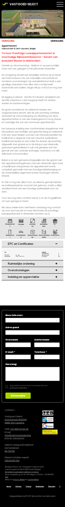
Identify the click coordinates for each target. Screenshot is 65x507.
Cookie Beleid (33, 479)
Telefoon (40, 352)
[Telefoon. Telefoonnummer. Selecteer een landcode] (39, 357)
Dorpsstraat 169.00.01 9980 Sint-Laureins (16, 421)
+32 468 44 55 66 (19, 429)
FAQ (6, 477)
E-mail (10, 352)
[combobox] (32, 320)
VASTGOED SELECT (24, 4)
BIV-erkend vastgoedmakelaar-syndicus (22, 472)
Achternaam (41, 339)
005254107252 (12, 460)
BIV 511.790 (10, 451)
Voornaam (11, 339)
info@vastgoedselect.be (18, 435)
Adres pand (12, 327)
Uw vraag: (11, 364)
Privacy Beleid (19, 479)
